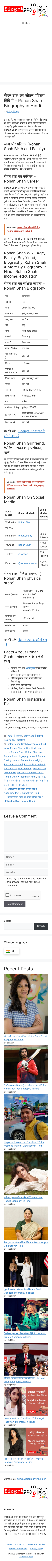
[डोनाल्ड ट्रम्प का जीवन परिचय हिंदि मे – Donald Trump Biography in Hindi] (26, 1359)
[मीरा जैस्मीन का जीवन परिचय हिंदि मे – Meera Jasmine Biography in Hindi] (26, 1442)
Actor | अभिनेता (15, 736)
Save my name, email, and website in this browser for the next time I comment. (27, 882)
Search (7, 920)
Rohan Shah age (34, 752)
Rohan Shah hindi (13, 764)
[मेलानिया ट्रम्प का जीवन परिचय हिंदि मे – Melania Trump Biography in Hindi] (26, 1315)
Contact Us (20, 1544)
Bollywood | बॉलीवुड (33, 736)
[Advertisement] (26, 55)
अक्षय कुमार (30, 668)
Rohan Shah (24, 522)
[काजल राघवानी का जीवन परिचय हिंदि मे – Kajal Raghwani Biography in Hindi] (26, 1402)
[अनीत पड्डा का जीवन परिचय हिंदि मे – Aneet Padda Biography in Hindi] (26, 1173)
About (10, 1544)
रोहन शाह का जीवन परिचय (32, 780)
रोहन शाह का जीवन (12, 780)
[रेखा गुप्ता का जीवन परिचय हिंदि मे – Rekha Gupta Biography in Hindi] (26, 1224)
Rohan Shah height (31, 760)
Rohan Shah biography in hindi (20, 756)
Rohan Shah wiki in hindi (30, 772)
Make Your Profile (36, 1544)
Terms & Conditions (18, 1548)
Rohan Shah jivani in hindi (17, 768)
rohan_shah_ (25, 535)
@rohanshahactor (27, 563)
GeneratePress (26, 1556)
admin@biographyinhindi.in (31, 1479)
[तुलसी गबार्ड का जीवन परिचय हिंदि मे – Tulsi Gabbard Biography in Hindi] (26, 1270)
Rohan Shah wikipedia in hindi (20, 776)
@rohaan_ (23, 554)
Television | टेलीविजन (14, 740)
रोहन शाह (41, 776)
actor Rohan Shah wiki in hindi (20, 748)
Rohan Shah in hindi (34, 764)
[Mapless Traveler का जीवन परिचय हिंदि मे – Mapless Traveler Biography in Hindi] (26, 1117)
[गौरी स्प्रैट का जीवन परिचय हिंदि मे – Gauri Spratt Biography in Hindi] (26, 1004)
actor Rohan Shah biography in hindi (27, 744)
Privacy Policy (36, 1548)
